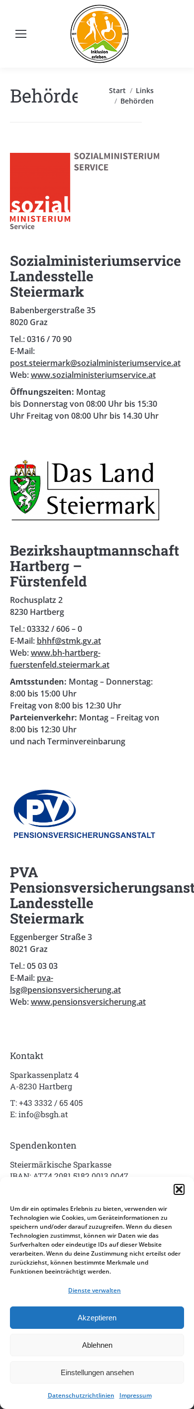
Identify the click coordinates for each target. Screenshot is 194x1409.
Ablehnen (97, 1345)
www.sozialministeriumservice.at (93, 374)
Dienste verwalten (94, 1290)
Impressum (135, 1395)
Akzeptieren (97, 1317)
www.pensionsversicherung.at (88, 1001)
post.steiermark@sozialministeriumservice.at (95, 362)
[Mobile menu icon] (21, 34)
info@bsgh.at (43, 1114)
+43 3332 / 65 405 (51, 1102)
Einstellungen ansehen (97, 1372)
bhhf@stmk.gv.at (69, 640)
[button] (179, 1189)
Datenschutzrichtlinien (81, 1395)
